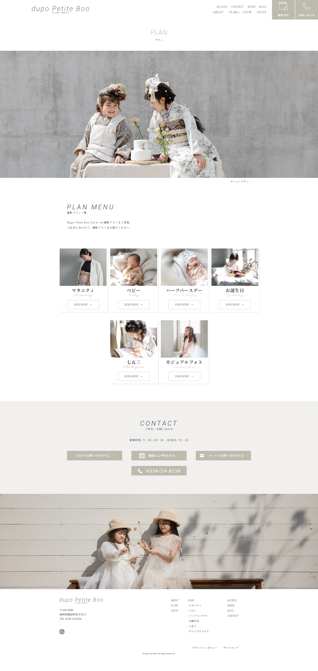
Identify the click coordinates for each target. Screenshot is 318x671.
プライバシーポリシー (205, 647)
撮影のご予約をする (162, 455)
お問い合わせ (306, 15)
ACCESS (222, 6)
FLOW (247, 12)
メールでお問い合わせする (226, 455)
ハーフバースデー (199, 615)
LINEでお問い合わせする (93, 455)
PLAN (233, 12)
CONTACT (237, 6)
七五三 (193, 626)
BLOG (262, 6)
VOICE (261, 12)
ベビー (192, 610)
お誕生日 (194, 621)
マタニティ (195, 605)
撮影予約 (283, 15)
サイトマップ (231, 647)
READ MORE (81, 304)
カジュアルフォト (199, 631)
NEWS (252, 6)
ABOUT (218, 12)
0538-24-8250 (163, 470)
